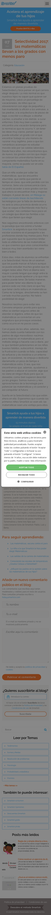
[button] (25, 481)
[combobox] (44, 432)
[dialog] (25, 457)
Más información (38, 460)
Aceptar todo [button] (26, 467)
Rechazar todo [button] (26, 474)
